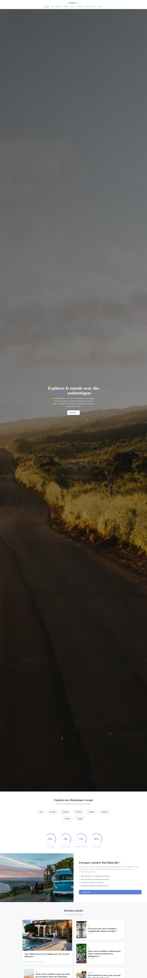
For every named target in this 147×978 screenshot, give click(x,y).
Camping (65, 6)
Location (79, 6)
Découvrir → (73, 412)
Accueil (47, 6)
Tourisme (86, 6)
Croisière (72, 6)
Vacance (93, 6)
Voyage (100, 6)
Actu (52, 6)
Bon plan (58, 6)
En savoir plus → (86, 892)
